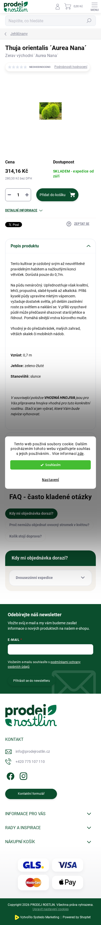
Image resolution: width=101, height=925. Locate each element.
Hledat (89, 21)
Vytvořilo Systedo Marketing (39, 917)
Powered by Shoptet (77, 917)
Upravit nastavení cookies (51, 909)
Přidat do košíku (53, 195)
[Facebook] (9, 775)
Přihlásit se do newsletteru (31, 681)
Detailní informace (21, 210)
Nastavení (50, 480)
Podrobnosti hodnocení (70, 67)
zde (80, 453)
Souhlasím (53, 464)
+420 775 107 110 (30, 761)
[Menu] (94, 6)
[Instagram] (22, 775)
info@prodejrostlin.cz (33, 751)
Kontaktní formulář (31, 793)
